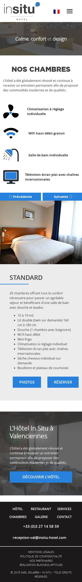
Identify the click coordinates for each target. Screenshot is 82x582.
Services (64, 509)
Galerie (41, 517)
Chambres (18, 517)
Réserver (63, 382)
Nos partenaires (41, 561)
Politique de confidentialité (41, 556)
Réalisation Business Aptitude (41, 565)
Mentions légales (41, 552)
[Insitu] (22, 11)
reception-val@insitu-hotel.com (39, 537)
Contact (64, 517)
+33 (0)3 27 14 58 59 (41, 526)
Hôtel (18, 509)
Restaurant (41, 509)
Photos (26, 382)
